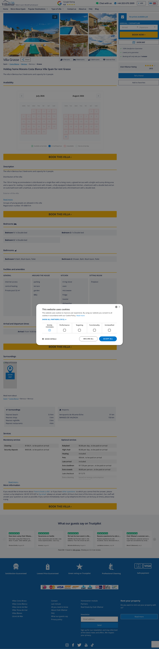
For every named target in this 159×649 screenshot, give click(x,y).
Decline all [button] (88, 339)
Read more (80, 315)
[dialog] (79, 324)
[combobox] (116, 307)
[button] (79, 319)
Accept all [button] (108, 339)
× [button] (119, 307)
